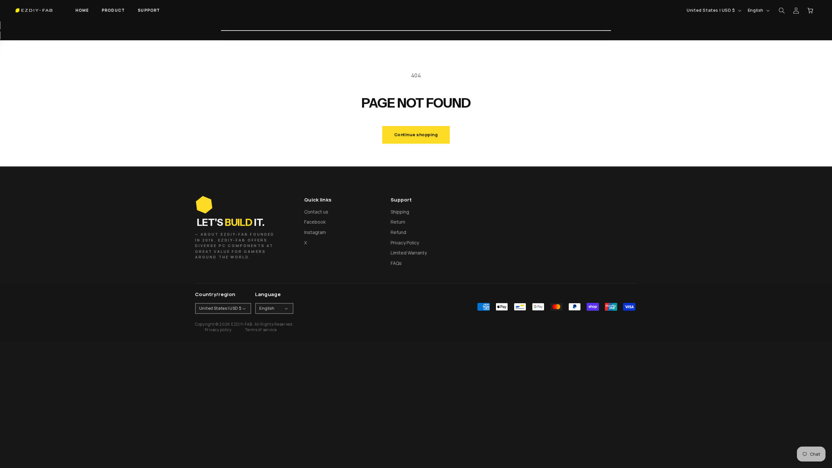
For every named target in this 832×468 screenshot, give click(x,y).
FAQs (396, 263)
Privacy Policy (405, 243)
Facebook (315, 222)
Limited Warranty (409, 253)
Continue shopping (416, 134)
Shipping (400, 212)
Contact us (316, 212)
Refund (398, 232)
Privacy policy (218, 329)
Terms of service (261, 329)
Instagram (315, 232)
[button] (113, 10)
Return (398, 222)
